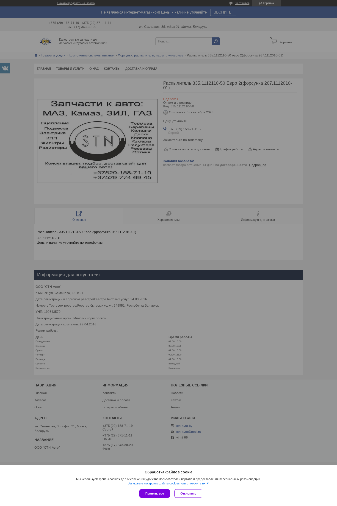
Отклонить (188, 493)
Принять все (154, 493)
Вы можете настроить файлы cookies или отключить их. (167, 483)
